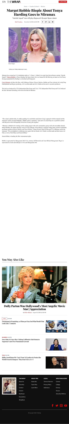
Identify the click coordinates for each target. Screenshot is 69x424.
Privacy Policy (47, 384)
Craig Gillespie (6, 82)
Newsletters (22, 397)
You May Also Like (13, 259)
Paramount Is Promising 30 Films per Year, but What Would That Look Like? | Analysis (23, 322)
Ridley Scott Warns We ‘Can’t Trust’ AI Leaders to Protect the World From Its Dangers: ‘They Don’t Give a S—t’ (21, 358)
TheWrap (22, 378)
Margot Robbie (11, 77)
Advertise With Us (61, 393)
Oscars (58, 390)
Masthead (21, 393)
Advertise (21, 384)
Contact (21, 387)
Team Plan (34, 384)
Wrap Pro (34, 378)
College (58, 384)
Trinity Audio (18, 69)
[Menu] (4, 2)
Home (25, 6)
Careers (21, 390)
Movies (43, 6)
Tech (3, 355)
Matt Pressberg (18, 22)
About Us (21, 381)
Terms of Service (48, 381)
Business (4, 337)
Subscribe (62, 1)
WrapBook (22, 400)
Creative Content (34, 6)
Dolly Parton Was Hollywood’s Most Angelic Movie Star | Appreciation (34, 307)
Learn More (34, 387)
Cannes (58, 381)
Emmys (58, 387)
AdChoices (47, 387)
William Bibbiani (28, 312)
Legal (46, 378)
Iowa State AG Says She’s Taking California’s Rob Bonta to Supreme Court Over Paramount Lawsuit (21, 340)
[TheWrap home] (14, 2)
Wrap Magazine (61, 378)
